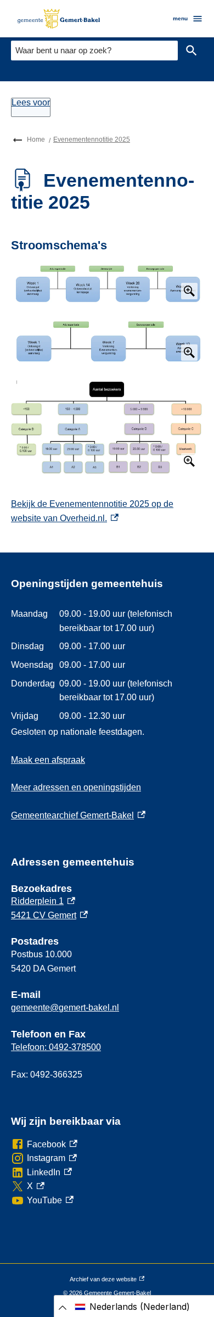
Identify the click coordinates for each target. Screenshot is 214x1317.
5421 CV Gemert (49, 915)
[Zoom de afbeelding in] (107, 283)
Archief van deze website (103, 1281)
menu (180, 18)
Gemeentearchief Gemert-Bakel (78, 815)
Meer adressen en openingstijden (76, 787)
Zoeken (191, 50)
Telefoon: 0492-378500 (56, 1047)
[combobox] (94, 50)
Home (36, 139)
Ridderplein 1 (43, 901)
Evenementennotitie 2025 (91, 139)
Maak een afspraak (48, 759)
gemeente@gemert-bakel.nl (65, 1007)
